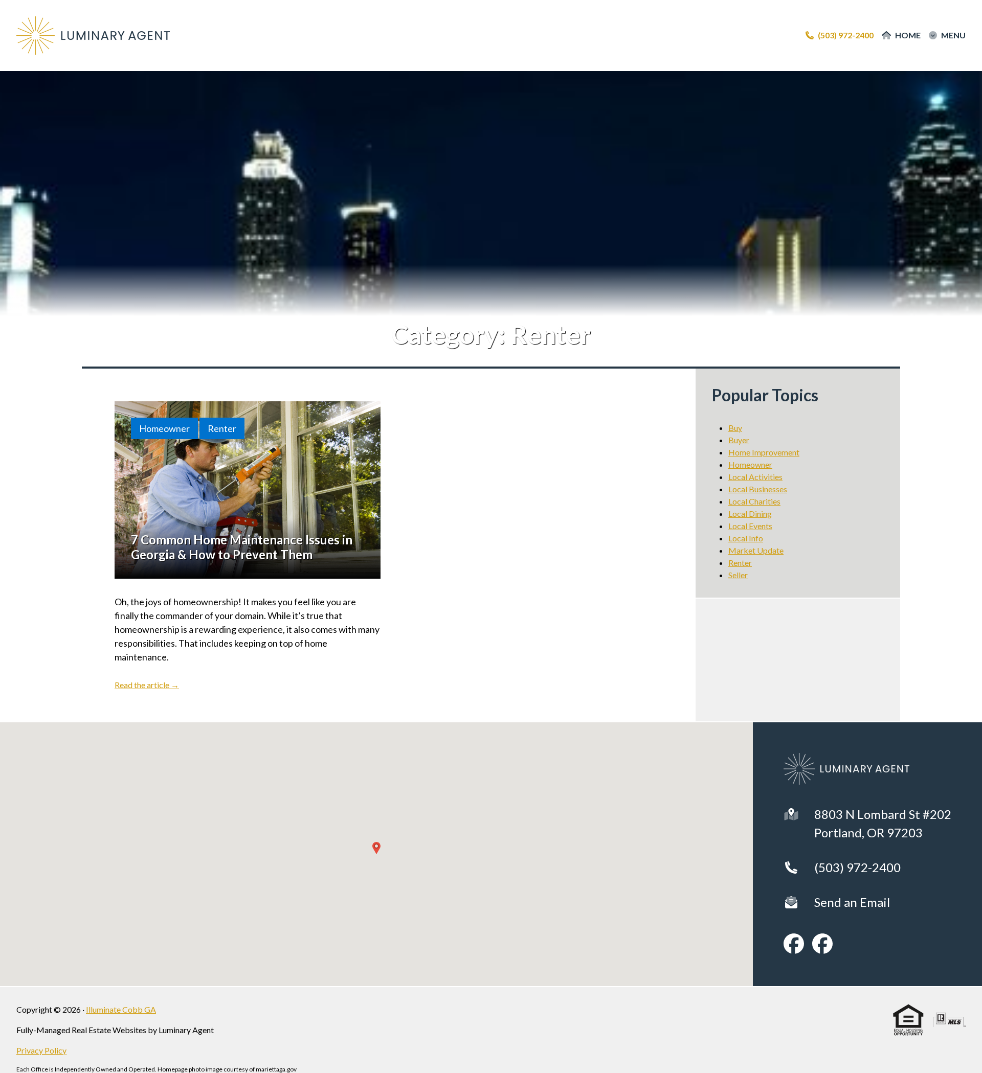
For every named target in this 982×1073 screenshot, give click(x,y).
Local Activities (755, 477)
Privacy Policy (41, 1050)
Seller (738, 575)
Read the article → (147, 685)
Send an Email (852, 902)
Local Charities (754, 501)
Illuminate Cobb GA (121, 1009)
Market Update (756, 550)
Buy (735, 427)
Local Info (745, 538)
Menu (953, 35)
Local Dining (750, 513)
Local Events (750, 526)
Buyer (738, 440)
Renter (222, 428)
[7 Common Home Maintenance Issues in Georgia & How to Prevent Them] (248, 490)
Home (908, 35)
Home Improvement (763, 452)
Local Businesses (757, 489)
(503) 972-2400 (857, 867)
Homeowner (164, 428)
